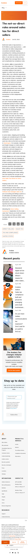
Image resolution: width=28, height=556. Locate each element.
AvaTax (16, 444)
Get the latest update (14, 370)
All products (18, 456)
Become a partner (6, 462)
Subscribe (14, 415)
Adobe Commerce (6, 482)
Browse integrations (6, 505)
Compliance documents (20, 453)
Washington (7, 143)
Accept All (5, 542)
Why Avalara (4, 442)
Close (26, 520)
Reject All (14, 542)
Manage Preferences (22, 542)
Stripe (3, 499)
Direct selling (8, 229)
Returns (17, 447)
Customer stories (6, 453)
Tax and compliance (10, 232)
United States (8, 236)
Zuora (3, 502)
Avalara (8, 39)
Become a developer (6, 465)
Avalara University (6, 516)
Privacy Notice (13, 408)
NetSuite (4, 488)
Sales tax (19, 229)
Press (3, 468)
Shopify (3, 497)
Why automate (5, 445)
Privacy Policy (18, 539)
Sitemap (4, 474)
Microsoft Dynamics (6, 485)
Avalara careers (5, 459)
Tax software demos (19, 450)
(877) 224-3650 (18, 482)
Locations (4, 471)
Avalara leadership (6, 456)
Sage (3, 494)
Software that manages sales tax (12, 191)
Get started (18, 2)
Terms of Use (12, 535)
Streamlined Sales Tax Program (7, 449)
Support (3, 513)
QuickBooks (4, 491)
